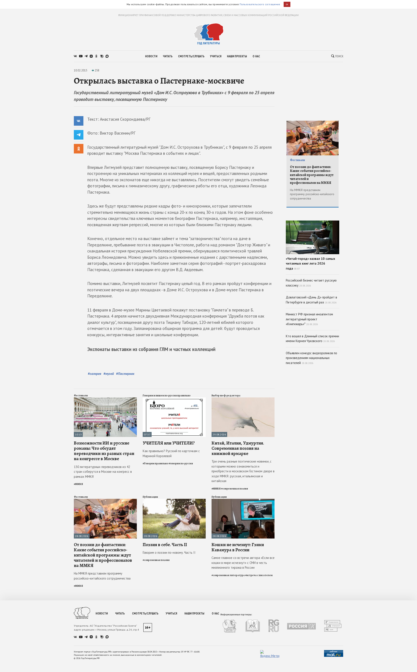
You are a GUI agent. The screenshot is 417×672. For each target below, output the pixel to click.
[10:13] (105, 399)
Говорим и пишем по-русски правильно (166, 395)
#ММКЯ (78, 484)
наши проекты (237, 56)
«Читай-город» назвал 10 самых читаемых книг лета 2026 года (310, 263)
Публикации (150, 497)
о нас (256, 56)
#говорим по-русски (181, 463)
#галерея (94, 373)
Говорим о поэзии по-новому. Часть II (169, 552)
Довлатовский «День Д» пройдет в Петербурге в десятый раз (311, 299)
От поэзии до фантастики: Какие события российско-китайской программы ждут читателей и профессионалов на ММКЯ (103, 555)
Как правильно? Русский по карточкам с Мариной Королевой (171, 453)
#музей (108, 373)
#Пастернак (125, 373)
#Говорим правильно (155, 463)
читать (167, 56)
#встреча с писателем (259, 575)
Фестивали (81, 395)
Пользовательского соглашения (260, 4)
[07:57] (174, 399)
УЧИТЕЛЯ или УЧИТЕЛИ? (169, 443)
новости (151, 56)
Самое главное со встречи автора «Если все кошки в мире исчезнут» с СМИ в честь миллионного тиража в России (243, 563)
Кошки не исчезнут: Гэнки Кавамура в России (238, 547)
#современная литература (228, 575)
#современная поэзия (234, 488)
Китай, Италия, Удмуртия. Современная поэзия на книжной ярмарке (238, 448)
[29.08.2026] (243, 399)
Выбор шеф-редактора (226, 395)
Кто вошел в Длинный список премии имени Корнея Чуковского (312, 338)
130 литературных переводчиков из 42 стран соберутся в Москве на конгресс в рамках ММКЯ (103, 472)
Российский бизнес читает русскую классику (311, 282)
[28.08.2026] (105, 501)
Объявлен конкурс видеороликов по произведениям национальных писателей (311, 358)
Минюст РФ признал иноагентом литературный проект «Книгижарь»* (309, 319)
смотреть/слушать (191, 56)
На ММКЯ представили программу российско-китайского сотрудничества (102, 575)
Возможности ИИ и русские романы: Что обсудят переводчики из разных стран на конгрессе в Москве (104, 450)
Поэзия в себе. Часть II (165, 544)
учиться (215, 56)
